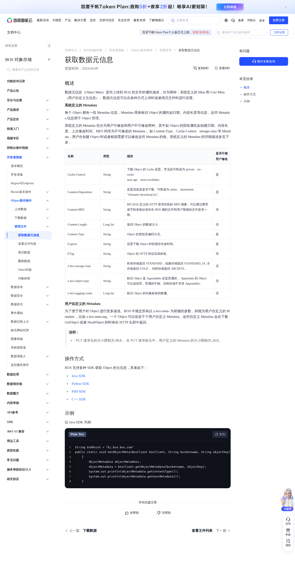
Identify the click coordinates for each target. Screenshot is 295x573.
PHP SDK (79, 391)
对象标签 (24, 278)
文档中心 (14, 32)
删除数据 (24, 261)
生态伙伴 (124, 20)
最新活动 (43, 20)
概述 (247, 87)
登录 (262, 20)
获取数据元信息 (28, 235)
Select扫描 (25, 269)
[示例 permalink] (78, 413)
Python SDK (80, 384)
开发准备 (17, 174)
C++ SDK (79, 399)
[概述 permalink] (78, 83)
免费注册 (279, 20)
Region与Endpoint (22, 183)
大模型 (56, 20)
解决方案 (80, 20)
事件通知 (17, 313)
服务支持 (139, 20)
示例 (247, 101)
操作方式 (250, 94)
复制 (222, 434)
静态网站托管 (20, 330)
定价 (93, 20)
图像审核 (17, 339)
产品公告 (13, 90)
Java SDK (79, 376)
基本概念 (17, 166)
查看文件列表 (27, 243)
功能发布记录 (16, 81)
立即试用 (279, 32)
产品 (68, 20)
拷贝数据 (24, 252)
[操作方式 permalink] (88, 359)
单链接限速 (18, 347)
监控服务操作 (20, 365)
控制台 (251, 20)
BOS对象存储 (18, 59)
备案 (241, 20)
